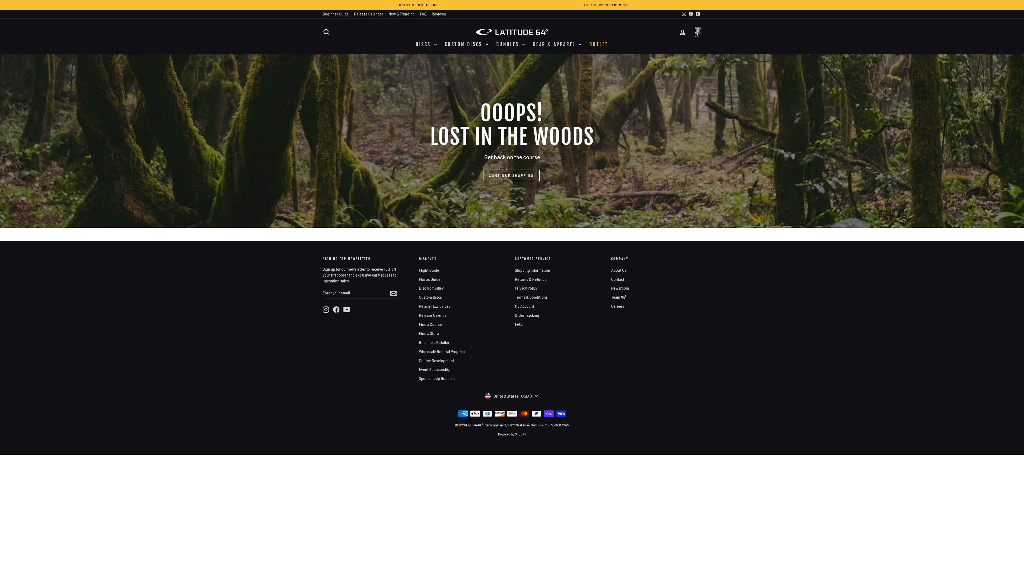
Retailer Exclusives (434, 306)
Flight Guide (429, 270)
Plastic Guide (430, 279)
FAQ (423, 14)
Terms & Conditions (531, 297)
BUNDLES (508, 44)
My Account (524, 306)
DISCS (424, 44)
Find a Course (430, 324)
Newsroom (620, 288)
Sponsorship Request (437, 378)
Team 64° (618, 297)
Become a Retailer (434, 342)
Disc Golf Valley (431, 288)
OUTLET (598, 44)
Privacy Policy (526, 288)
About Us (618, 270)
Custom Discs (430, 297)
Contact (617, 279)
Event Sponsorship (434, 369)
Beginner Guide (336, 14)
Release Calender (368, 14)
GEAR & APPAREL (555, 44)
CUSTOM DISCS (464, 44)
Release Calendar (433, 315)
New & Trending (402, 14)
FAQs (519, 324)
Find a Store (429, 333)
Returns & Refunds (530, 279)
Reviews (439, 14)
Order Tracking (527, 315)
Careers (617, 306)
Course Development (436, 360)
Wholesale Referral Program (442, 351)
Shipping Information (532, 270)
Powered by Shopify (512, 434)
